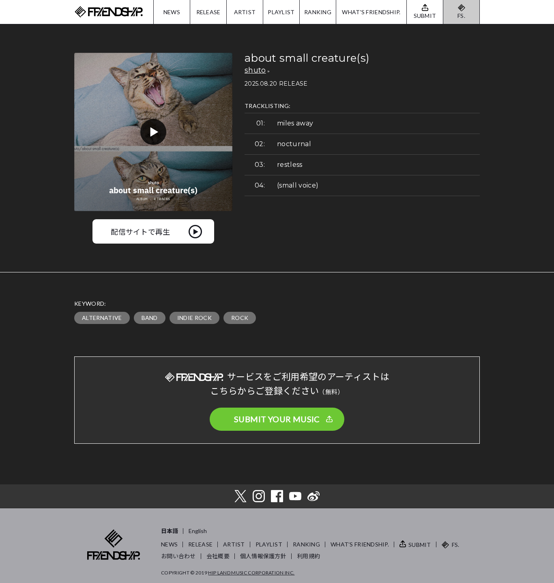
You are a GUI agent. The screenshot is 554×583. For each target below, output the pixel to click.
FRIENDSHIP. (108, 12)
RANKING (317, 12)
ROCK (239, 317)
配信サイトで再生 (140, 231)
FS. (461, 15)
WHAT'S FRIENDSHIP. (371, 12)
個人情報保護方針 (263, 556)
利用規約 (308, 556)
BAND (150, 317)
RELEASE (208, 12)
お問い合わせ (178, 556)
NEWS (171, 12)
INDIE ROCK (194, 317)
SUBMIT (419, 544)
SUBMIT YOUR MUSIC (277, 419)
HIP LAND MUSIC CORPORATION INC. (251, 573)
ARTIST (245, 12)
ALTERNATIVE (102, 317)
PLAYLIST (281, 12)
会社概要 (218, 556)
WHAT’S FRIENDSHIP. (360, 544)
